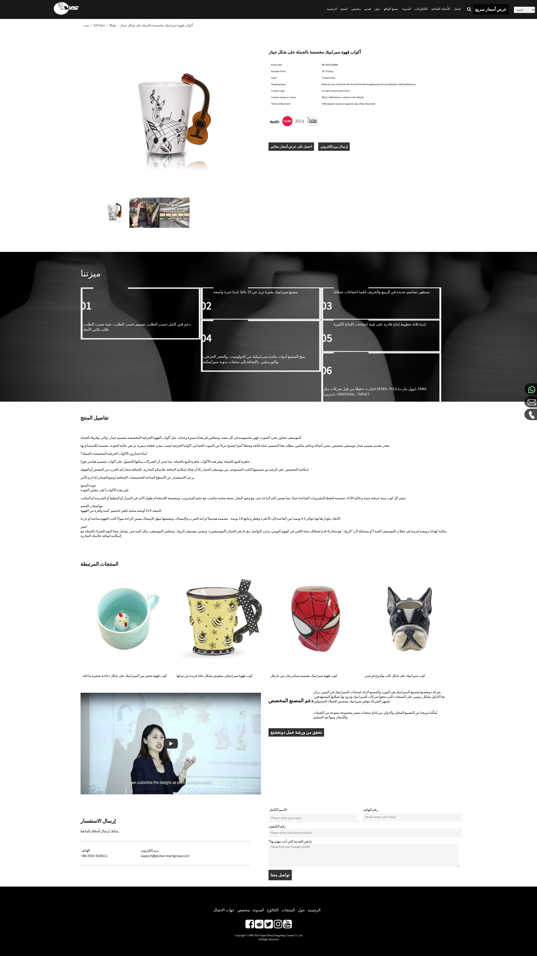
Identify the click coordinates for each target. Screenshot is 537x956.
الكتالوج (273, 910)
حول (377, 8)
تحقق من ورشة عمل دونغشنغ (296, 732)
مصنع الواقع (391, 8)
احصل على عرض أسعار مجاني (291, 146)
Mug (112, 25)
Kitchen (99, 25)
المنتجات (288, 910)
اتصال (457, 8)
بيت (86, 25)
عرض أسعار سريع (491, 9)
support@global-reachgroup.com (165, 856)
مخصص (356, 8)
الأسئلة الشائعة (440, 8)
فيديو (368, 8)
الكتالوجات (421, 8)
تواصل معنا (280, 875)
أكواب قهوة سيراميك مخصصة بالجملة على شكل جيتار (156, 25)
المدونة (406, 8)
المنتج (344, 8)
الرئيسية (332, 8)
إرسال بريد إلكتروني (334, 146)
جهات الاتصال (223, 910)
